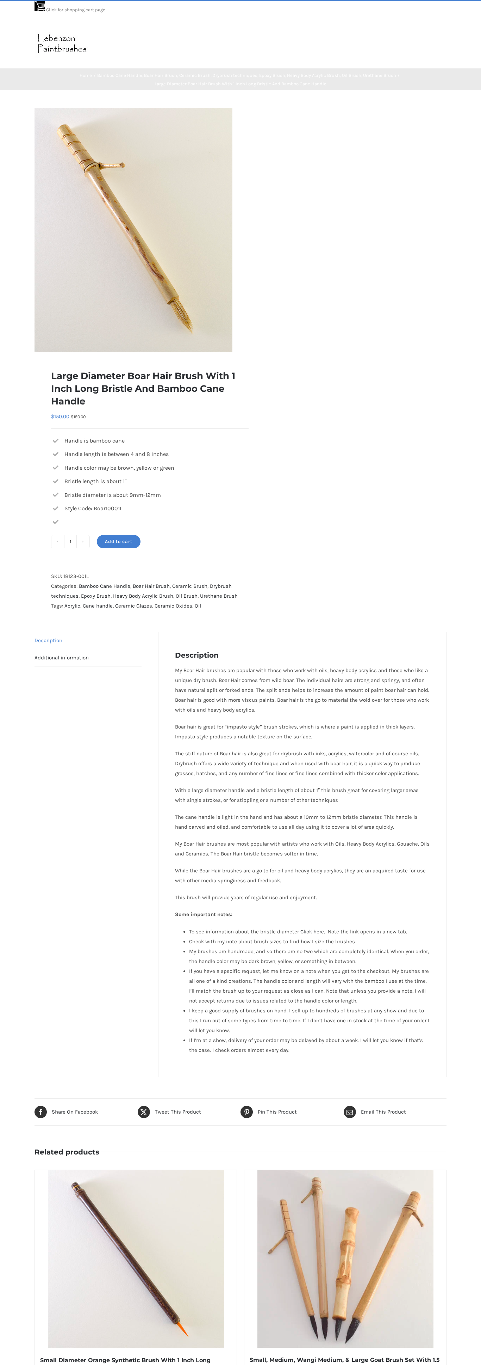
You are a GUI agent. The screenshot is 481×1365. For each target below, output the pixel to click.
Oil (198, 606)
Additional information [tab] (62, 657)
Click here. (313, 931)
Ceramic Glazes (133, 606)
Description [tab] (48, 640)
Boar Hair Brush (151, 586)
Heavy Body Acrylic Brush (143, 596)
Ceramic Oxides (173, 606)
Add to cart (118, 541)
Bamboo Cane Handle (104, 586)
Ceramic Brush (189, 586)
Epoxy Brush (96, 596)
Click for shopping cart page (75, 9)
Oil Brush (187, 596)
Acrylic (72, 606)
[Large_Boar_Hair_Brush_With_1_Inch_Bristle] (133, 230)
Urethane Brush (219, 596)
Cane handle (98, 606)
